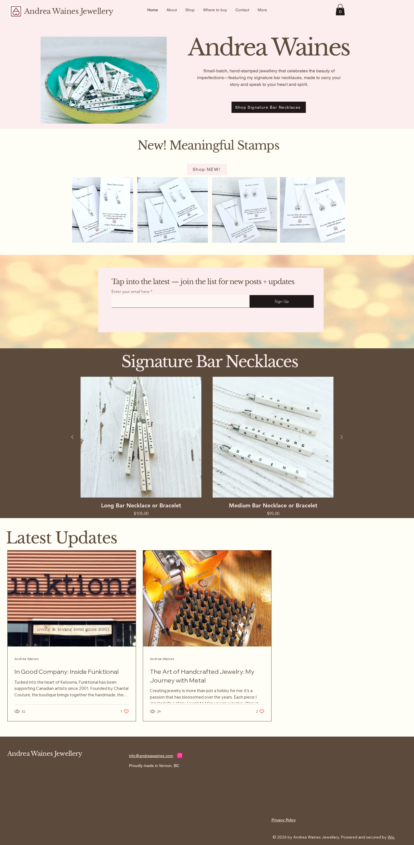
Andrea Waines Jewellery (68, 11)
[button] (340, 9)
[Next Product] (341, 437)
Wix (391, 837)
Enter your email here (131, 291)
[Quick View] (141, 437)
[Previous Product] (72, 437)
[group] (207, 446)
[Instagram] (179, 755)
